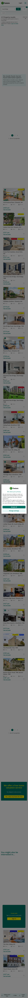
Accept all (14, 507)
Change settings (14, 511)
